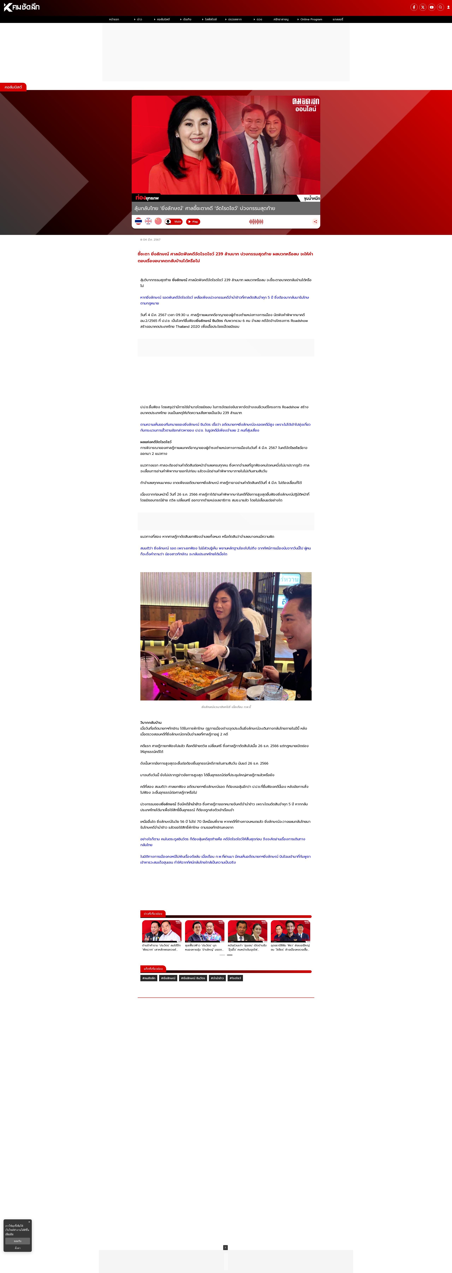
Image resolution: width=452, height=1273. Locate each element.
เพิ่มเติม (9, 1234)
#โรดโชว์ (235, 978)
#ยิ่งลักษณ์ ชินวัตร (193, 978)
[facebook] (414, 7)
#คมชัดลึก (148, 978)
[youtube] (431, 7)
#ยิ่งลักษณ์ (168, 978)
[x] (422, 7)
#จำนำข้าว (217, 978)
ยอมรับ (17, 1241)
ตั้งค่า (18, 1248)
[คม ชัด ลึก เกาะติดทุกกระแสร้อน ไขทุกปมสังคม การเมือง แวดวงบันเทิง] (226, 8)
